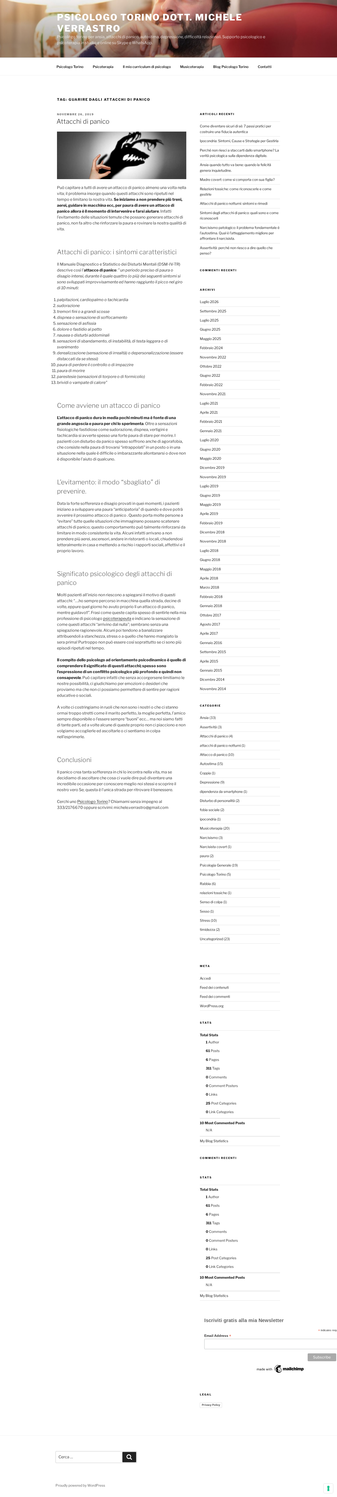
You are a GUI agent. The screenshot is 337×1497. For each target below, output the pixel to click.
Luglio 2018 (209, 550)
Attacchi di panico (83, 121)
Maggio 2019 (210, 504)
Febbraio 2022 (211, 385)
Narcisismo (209, 837)
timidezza (207, 929)
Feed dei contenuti (214, 987)
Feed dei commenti (215, 996)
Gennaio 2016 (211, 643)
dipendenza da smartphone (221, 791)
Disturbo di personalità (217, 801)
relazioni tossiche (213, 893)
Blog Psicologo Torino (230, 67)
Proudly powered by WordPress (80, 1485)
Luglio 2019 (209, 486)
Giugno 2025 (210, 329)
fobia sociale (210, 810)
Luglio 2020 (209, 440)
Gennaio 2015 (211, 670)
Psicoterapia (103, 67)
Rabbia (205, 884)
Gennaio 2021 (211, 431)
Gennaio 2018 (211, 606)
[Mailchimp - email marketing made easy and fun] (280, 1373)
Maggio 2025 (210, 339)
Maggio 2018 (210, 569)
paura (204, 856)
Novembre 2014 (213, 689)
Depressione (210, 782)
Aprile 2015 (209, 661)
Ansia (204, 717)
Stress (205, 920)
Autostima (208, 764)
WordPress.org (212, 1006)
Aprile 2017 (209, 633)
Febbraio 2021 (211, 421)
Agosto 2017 (210, 624)
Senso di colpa (211, 902)
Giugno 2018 (210, 560)
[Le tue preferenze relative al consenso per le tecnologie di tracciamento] (328, 1488)
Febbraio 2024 (211, 348)
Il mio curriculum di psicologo (147, 67)
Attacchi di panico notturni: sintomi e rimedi (233, 203)
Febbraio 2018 (211, 597)
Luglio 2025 (209, 320)
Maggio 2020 (210, 458)
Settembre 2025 (213, 311)
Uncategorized (211, 939)
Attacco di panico (213, 754)
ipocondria (208, 819)
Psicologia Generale (215, 865)
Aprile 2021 (209, 412)
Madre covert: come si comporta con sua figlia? (237, 179)
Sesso (204, 911)
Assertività (208, 727)
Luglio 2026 (209, 302)
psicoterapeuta (117, 618)
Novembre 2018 (213, 541)
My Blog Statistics (214, 1141)
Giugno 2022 (210, 375)
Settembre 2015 (213, 652)
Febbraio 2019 (211, 523)
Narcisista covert (213, 847)
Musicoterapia (192, 67)
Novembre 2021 (213, 394)
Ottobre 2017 (210, 615)
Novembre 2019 (213, 477)
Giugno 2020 (210, 449)
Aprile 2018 (209, 578)
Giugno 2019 (210, 495)
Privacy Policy (211, 1405)
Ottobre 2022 (210, 366)
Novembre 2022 (213, 357)
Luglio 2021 (209, 403)
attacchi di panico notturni (220, 745)
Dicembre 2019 (212, 467)
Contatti (265, 67)
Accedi (205, 978)
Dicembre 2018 (212, 532)
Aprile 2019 (209, 513)
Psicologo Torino (69, 67)
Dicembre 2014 (212, 679)
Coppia (205, 773)
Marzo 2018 (209, 587)
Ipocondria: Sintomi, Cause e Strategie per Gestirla (239, 141)
